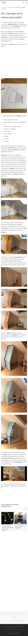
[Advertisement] (14, 63)
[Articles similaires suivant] (25, 508)
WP (9, 629)
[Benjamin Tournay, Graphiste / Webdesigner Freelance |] (4, 2)
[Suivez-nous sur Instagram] (11, 633)
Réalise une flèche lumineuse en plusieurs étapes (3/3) (7, 527)
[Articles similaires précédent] (22, 508)
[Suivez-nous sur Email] (18, 633)
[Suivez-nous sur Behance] (16, 633)
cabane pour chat (12, 24)
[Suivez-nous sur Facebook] (9, 633)
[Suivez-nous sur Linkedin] (13, 633)
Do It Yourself (10, 7)
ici (10, 464)
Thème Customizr (20, 629)
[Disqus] (14, 553)
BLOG (6, 7)
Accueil (2, 7)
